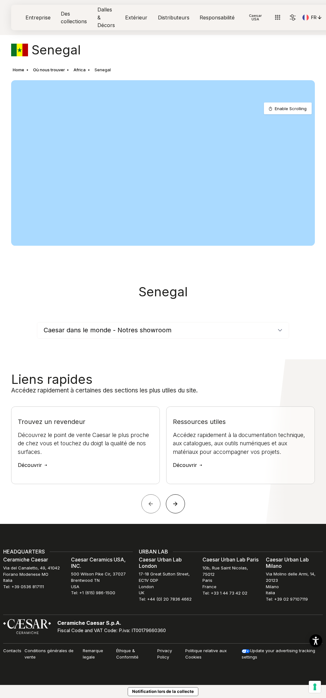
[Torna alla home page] (27, 626)
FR (317, 18)
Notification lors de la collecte (163, 691)
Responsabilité (217, 17)
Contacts (12, 650)
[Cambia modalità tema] (292, 17)
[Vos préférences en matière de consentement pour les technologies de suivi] (315, 687)
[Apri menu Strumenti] (277, 17)
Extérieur (136, 17)
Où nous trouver (49, 69)
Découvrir (31, 465)
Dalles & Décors (106, 17)
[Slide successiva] (175, 503)
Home (18, 69)
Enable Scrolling (291, 108)
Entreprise (38, 17)
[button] (315, 640)
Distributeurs (173, 17)
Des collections (74, 18)
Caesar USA (255, 17)
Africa (80, 69)
